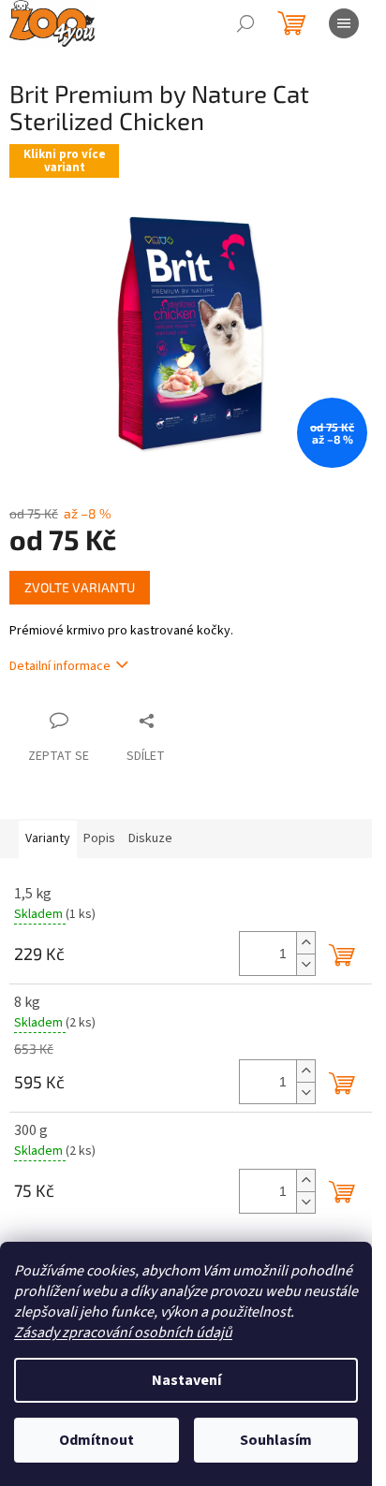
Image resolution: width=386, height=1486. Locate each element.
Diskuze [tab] (150, 838)
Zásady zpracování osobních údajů (123, 1332)
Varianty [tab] (47, 838)
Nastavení (186, 1380)
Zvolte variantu (79, 587)
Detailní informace (60, 666)
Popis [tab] (99, 838)
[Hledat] (245, 23)
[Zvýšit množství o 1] (305, 943)
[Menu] (344, 23)
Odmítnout (96, 1440)
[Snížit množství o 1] (305, 964)
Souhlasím (276, 1440)
